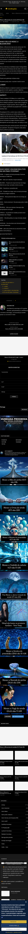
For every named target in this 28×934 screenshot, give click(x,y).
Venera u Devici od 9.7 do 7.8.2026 (5, 777)
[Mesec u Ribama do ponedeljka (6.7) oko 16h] (6, 786)
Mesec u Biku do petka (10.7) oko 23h (21, 762)
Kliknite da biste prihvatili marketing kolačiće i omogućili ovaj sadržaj (14, 423)
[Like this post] (16, 300)
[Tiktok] (17, 4)
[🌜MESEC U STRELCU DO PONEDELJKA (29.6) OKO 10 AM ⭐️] (14, 643)
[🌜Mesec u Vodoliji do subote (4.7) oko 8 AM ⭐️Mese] (14, 557)
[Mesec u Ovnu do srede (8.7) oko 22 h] (21, 770)
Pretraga (2, 407)
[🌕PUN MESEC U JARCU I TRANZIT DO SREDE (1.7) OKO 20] (14, 586)
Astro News (14, 811)
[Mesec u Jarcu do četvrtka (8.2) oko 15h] (4, 243)
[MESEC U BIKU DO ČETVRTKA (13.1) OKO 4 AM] (4, 273)
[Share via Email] (22, 300)
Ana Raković (5, 21)
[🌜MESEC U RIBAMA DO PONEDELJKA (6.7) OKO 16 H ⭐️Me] (14, 528)
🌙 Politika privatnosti (17, 932)
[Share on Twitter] (19, 300)
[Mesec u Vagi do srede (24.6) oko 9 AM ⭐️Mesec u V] (14, 700)
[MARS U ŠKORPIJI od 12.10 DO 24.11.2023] (4, 261)
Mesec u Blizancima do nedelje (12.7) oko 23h (12, 747)
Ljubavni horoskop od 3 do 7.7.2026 (21, 793)
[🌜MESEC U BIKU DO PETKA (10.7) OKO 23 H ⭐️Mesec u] (14, 471)
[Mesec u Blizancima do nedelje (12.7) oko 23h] (14, 736)
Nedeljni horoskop (14, 834)
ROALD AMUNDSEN (15, 891)
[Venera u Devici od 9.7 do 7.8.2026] (6, 770)
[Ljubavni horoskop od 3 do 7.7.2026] (21, 786)
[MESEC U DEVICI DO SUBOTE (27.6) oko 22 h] (4, 267)
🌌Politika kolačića (9, 932)
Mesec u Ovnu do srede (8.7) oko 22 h (21, 777)
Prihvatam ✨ (14, 921)
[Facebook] (10, 4)
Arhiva (7, 13)
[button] (26, 902)
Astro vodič (14, 821)
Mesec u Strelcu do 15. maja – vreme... (14, 357)
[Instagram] (12, 4)
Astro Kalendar (14, 808)
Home (1, 13)
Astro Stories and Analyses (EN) (14, 818)
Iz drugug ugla (14, 827)
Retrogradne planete (14, 837)
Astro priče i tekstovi (14, 814)
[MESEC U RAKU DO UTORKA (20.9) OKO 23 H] (4, 249)
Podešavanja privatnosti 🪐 (14, 929)
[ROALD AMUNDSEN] (5, 893)
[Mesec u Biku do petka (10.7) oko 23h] (21, 755)
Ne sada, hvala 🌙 (14, 925)
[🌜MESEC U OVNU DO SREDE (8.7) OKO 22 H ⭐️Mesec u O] (14, 500)
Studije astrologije (14, 840)
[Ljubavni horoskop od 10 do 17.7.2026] (6, 755)
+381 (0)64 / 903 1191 (16, 1)
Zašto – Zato (14, 847)
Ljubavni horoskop (14, 831)
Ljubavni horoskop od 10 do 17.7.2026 (6, 762)
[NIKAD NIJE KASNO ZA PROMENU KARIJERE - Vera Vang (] (14, 614)
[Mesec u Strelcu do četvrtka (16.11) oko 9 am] (4, 255)
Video (14, 844)
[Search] (22, 9)
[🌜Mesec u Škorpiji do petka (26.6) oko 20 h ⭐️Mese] (14, 672)
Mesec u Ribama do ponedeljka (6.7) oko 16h (5, 793)
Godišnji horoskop (14, 824)
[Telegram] (15, 4)
